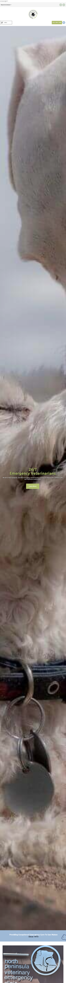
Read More (32, 483)
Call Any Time (57, 22)
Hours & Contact (5, 5)
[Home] (33, 14)
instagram (63, 5)
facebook (60, 5)
